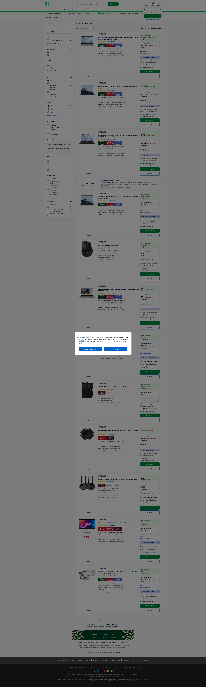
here (83, 341)
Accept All (115, 349)
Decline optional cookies (90, 349)
